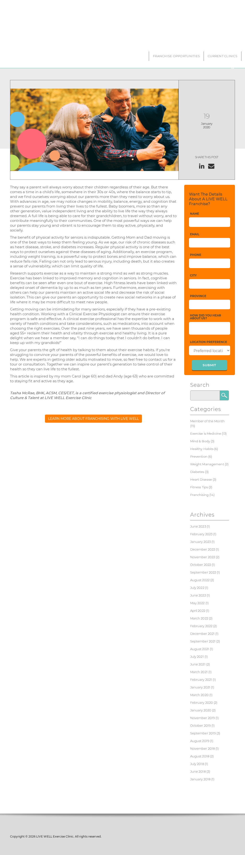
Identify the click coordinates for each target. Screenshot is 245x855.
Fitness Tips (199, 487)
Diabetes (197, 472)
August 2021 (199, 649)
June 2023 (198, 526)
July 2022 (197, 588)
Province (198, 296)
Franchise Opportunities (176, 56)
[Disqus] (93, 502)
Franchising (199, 495)
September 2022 (203, 572)
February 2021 (201, 679)
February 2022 (201, 626)
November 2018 (202, 748)
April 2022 (197, 611)
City (193, 275)
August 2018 (199, 756)
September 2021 (203, 641)
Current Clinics (222, 56)
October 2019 (200, 725)
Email (194, 234)
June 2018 (198, 771)
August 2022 (200, 580)
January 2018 (200, 779)
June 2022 (198, 595)
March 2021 (199, 672)
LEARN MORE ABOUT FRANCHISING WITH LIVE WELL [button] (93, 418)
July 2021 (197, 656)
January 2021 (200, 687)
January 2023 (200, 542)
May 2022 (197, 603)
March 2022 (199, 618)
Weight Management (207, 464)
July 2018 (197, 764)
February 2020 (201, 702)
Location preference (208, 342)
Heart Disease (201, 479)
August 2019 (199, 741)
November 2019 (202, 718)
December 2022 (202, 549)
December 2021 (202, 634)
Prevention (198, 456)
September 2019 (203, 733)
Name (194, 213)
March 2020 (199, 695)
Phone (195, 255)
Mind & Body (200, 441)
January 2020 (201, 710)
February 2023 (201, 534)
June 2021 (198, 664)
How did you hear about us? (205, 317)
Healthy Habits (202, 449)
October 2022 (200, 565)
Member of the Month (207, 421)
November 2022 (202, 557)
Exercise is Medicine (205, 433)
